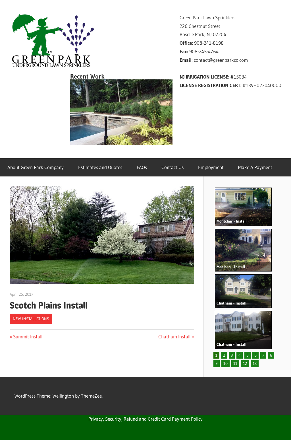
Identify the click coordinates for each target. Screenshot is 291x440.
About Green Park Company (35, 167)
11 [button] (235, 363)
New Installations (31, 318)
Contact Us (172, 167)
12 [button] (245, 363)
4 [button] (239, 355)
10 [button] (225, 363)
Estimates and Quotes (100, 167)
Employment (211, 167)
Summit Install (27, 337)
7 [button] (263, 355)
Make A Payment (255, 167)
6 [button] (255, 355)
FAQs (142, 167)
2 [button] (224, 355)
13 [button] (255, 363)
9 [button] (216, 363)
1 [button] (216, 355)
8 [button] (271, 355)
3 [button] (232, 355)
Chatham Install (174, 337)
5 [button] (247, 355)
